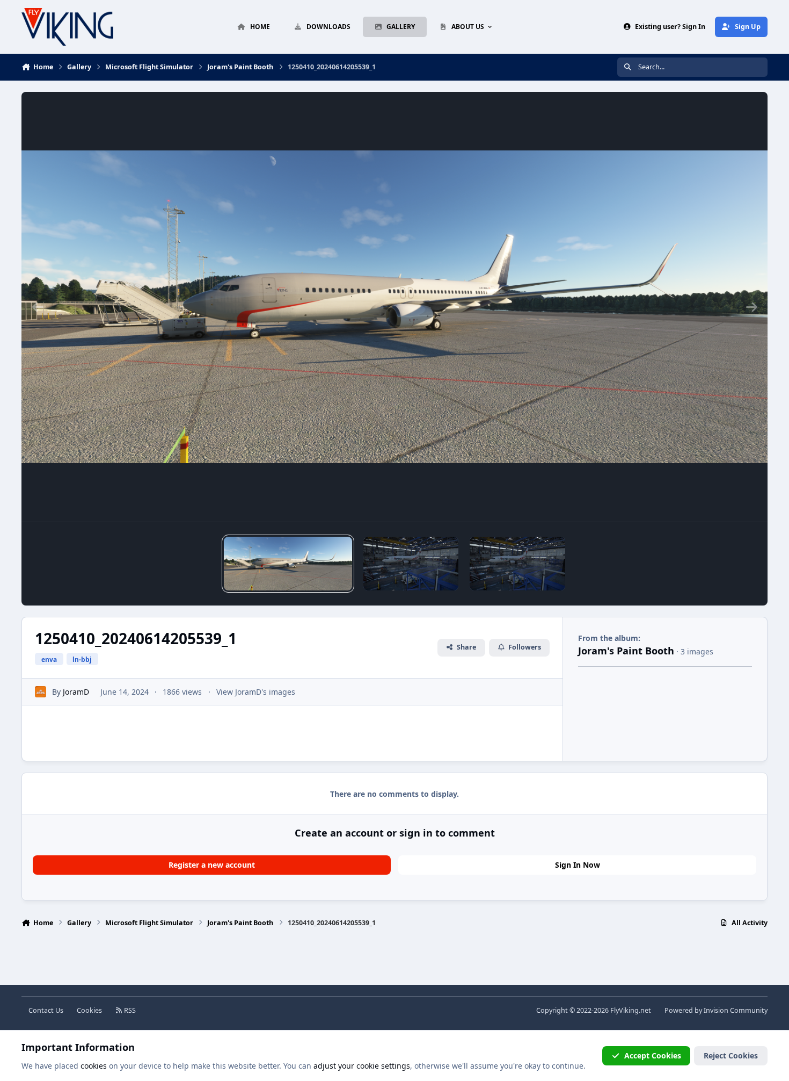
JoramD (76, 692)
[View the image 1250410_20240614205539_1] (288, 563)
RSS (129, 1010)
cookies (94, 1066)
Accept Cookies (652, 1055)
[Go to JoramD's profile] (40, 691)
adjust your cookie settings (361, 1066)
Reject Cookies (731, 1055)
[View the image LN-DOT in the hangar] (411, 563)
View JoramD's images (255, 692)
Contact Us (45, 1010)
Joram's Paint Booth (626, 650)
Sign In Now (577, 865)
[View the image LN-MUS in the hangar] (517, 563)
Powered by (716, 1010)
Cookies (89, 1010)
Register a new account (212, 865)
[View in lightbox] (394, 307)
